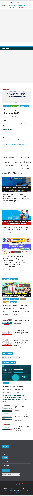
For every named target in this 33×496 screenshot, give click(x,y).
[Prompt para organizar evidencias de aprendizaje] (7, 408)
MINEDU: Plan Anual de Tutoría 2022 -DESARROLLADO (17, 167)
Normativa (6, 302)
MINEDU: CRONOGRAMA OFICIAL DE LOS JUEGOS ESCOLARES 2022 (16, 228)
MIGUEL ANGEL (16, 314)
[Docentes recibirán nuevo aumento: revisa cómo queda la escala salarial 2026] (16, 289)
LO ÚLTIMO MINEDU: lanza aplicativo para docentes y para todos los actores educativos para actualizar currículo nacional (17, 160)
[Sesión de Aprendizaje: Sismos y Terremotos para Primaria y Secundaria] (7, 417)
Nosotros (4, 451)
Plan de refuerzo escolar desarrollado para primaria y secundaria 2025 (21, 332)
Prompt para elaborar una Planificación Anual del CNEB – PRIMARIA (21, 426)
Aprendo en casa (15, 106)
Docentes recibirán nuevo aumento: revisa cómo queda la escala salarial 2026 (16, 308)
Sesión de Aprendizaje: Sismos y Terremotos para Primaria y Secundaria (21, 416)
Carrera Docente (25, 106)
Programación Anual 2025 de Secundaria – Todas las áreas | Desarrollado (21, 322)
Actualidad (6, 106)
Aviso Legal (5, 454)
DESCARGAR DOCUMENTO (13, 145)
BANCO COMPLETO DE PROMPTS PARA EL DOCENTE (16, 387)
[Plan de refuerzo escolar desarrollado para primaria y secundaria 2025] (7, 333)
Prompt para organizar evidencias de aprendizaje (20, 407)
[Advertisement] (16, 25)
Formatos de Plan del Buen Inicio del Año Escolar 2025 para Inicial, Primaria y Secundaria (20, 343)
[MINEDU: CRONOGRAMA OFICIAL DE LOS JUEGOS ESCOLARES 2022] (16, 211)
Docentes (23, 299)
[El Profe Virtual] (4, 48)
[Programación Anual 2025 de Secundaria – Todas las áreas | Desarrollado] (7, 323)
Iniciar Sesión (5, 462)
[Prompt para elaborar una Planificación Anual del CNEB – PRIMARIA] (7, 427)
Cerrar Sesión (5, 465)
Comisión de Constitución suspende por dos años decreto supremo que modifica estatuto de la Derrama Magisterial (16, 197)
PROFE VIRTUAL (8, 116)
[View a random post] (29, 48)
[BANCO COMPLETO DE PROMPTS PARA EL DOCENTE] (16, 373)
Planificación (14, 302)
